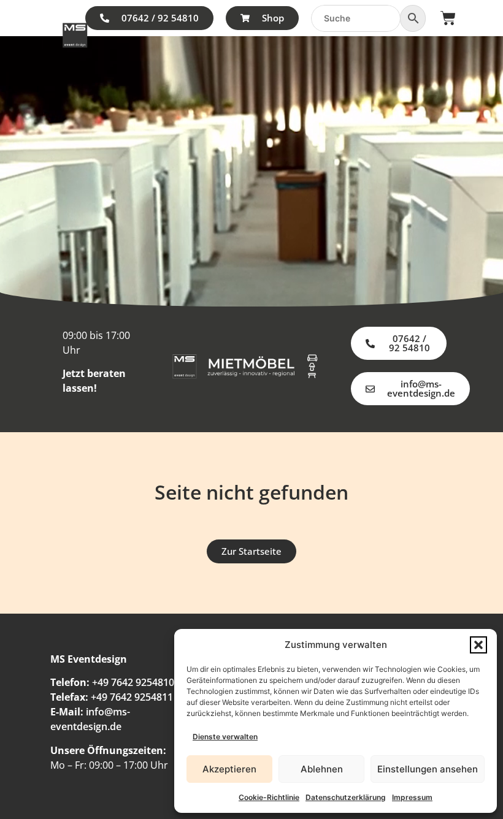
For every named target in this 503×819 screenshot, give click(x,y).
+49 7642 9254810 (133, 682)
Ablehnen (322, 769)
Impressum (412, 797)
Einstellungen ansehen (427, 769)
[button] (478, 645)
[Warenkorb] (448, 18)
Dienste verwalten (225, 736)
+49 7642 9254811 (132, 697)
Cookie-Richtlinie (269, 797)
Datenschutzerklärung (345, 797)
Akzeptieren (229, 769)
